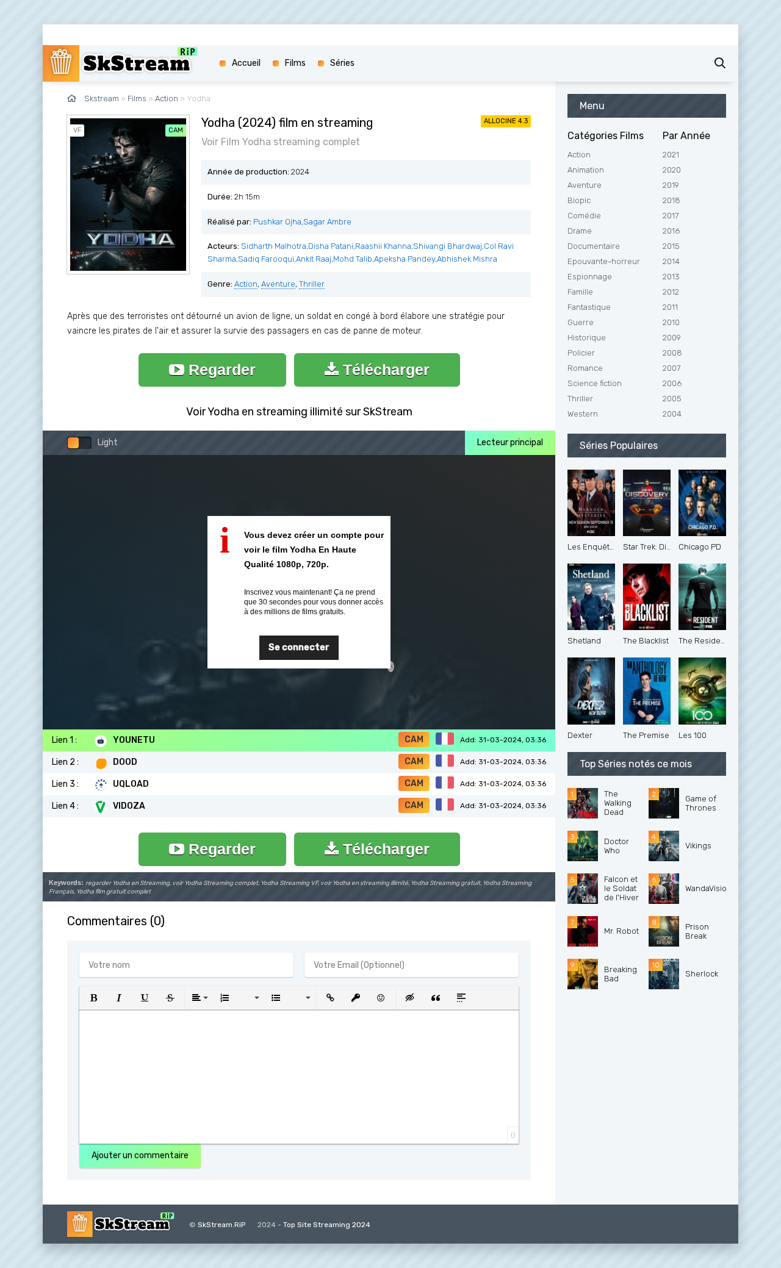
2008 (672, 352)
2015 (671, 246)
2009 (672, 337)
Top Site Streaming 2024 (326, 1224)
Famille (580, 291)
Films (295, 63)
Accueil (246, 63)
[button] (93, 997)
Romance (585, 368)
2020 (672, 169)
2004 (672, 413)
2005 (672, 398)
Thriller (312, 283)
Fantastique (589, 307)
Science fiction (594, 383)
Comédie (584, 215)
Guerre (580, 322)
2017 (670, 215)
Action (245, 283)
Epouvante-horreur (603, 261)
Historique (586, 337)
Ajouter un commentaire (140, 1155)
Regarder (220, 369)
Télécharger (384, 369)
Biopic (579, 200)
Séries (342, 63)
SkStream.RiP (221, 1224)
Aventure (278, 283)
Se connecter (298, 647)
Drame (579, 230)
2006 (672, 383)
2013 (671, 276)
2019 (671, 185)
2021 (671, 154)
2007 (671, 368)
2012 (671, 291)
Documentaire (593, 246)
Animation (585, 169)
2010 (671, 322)
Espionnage (589, 276)
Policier (581, 352)
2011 (670, 307)
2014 (671, 261)
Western (582, 413)
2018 (671, 200)
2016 (671, 230)
